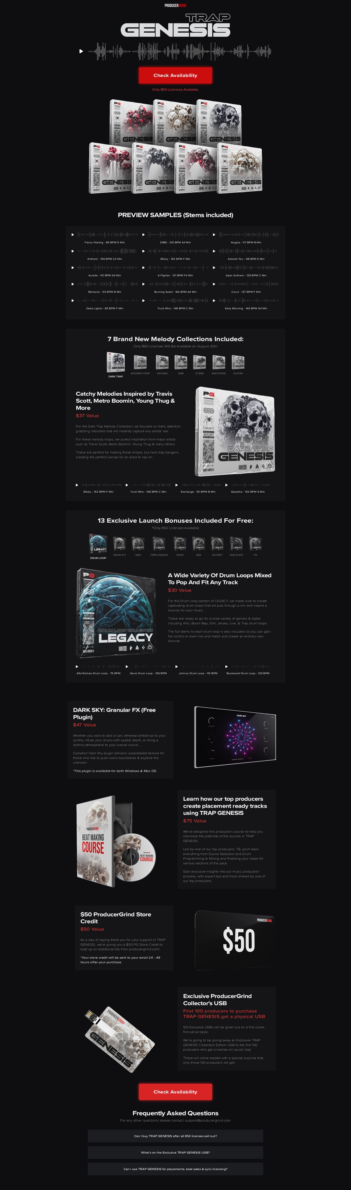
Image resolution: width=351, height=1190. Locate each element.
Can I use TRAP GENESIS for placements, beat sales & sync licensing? (175, 1169)
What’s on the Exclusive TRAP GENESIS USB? (175, 1152)
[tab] (116, 365)
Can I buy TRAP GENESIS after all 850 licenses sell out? (175, 1136)
